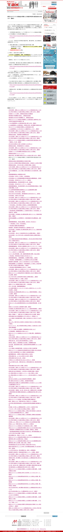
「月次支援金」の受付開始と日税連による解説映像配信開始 (23, 205)
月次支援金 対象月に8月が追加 (16, 195)
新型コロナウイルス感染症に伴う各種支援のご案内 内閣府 (23, 426)
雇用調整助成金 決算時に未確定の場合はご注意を (21, 354)
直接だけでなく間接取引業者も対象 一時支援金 (20, 284)
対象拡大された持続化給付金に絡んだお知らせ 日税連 (22, 360)
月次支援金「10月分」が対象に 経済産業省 (19, 176)
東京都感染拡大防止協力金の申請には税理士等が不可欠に (22, 444)
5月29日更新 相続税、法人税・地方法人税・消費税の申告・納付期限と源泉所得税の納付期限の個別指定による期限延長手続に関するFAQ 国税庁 (25, 391)
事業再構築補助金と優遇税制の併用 (17, 174)
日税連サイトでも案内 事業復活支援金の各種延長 (21, 113)
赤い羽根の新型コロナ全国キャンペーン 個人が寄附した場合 (23, 373)
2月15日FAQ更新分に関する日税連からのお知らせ (20, 144)
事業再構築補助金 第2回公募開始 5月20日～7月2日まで (22, 221)
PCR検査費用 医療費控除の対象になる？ (19, 331)
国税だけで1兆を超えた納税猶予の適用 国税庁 (20, 306)
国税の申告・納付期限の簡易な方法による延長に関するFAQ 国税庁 (25, 155)
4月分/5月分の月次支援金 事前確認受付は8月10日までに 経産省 (24, 193)
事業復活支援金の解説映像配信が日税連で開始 (20, 161)
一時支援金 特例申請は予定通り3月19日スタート (20, 256)
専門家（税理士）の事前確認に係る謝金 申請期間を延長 (22, 342)
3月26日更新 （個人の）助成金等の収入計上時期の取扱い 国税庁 (24, 233)
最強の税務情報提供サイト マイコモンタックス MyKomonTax (31, 529)
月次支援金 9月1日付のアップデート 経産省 (20, 184)
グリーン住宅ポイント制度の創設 (16, 252)
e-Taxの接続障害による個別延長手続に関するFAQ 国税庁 (22, 123)
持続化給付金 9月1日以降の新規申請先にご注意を (21, 340)
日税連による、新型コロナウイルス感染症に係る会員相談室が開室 (24, 422)
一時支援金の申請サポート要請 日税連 (18, 278)
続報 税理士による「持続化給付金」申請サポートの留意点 (23, 401)
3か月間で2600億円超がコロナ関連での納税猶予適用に (22, 352)
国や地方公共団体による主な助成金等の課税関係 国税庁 (22, 379)
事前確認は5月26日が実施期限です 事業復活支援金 (21, 117)
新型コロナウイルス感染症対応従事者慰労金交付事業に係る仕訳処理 (25, 350)
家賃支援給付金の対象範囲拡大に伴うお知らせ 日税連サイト (23, 316)
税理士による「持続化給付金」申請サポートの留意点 (21, 424)
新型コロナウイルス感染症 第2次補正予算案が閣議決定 (22, 399)
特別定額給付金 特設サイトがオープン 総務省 (20, 435)
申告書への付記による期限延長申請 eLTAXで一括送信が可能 (23, 407)
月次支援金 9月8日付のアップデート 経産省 (20, 180)
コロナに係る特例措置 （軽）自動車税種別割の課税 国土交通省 (24, 254)
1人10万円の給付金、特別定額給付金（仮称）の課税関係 (22, 450)
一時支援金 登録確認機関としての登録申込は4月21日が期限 (23, 259)
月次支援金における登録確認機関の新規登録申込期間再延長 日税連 (25, 178)
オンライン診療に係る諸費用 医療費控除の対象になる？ (22, 329)
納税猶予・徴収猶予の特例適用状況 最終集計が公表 (21, 227)
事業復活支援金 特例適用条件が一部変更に (19, 146)
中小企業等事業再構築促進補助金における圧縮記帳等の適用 (23, 189)
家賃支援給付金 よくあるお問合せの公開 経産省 (21, 356)
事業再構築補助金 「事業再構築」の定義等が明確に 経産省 (23, 258)
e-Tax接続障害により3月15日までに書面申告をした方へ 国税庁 (24, 129)
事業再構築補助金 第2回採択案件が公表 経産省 (20, 182)
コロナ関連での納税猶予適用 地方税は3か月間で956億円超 (23, 348)
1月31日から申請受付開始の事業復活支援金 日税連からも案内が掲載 (25, 163)
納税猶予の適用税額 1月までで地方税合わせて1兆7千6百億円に (24, 261)
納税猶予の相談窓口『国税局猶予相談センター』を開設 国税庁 (24, 452)
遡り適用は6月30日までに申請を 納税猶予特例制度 (21, 380)
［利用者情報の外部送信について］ (52, 531)
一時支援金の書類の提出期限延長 (16, 225)
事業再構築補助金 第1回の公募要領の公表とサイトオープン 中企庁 (25, 246)
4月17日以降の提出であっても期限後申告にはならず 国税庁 (23, 491)
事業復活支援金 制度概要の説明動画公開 (19, 134)
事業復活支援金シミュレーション (16, 153)
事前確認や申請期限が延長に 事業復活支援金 (20, 115)
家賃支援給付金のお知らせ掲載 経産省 (18, 365)
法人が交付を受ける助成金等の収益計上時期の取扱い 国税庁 (23, 276)
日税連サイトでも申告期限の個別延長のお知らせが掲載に (22, 151)
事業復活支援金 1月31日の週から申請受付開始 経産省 (22, 165)
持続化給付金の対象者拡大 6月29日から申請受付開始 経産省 (24, 371)
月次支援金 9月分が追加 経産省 (17, 191)
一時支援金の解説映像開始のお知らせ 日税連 (20, 267)
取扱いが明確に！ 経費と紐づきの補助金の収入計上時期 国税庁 (24, 314)
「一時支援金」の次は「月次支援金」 (18, 223)
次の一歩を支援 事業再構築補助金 (17, 286)
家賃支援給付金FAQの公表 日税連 (17, 358)
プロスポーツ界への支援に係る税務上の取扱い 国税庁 (22, 409)
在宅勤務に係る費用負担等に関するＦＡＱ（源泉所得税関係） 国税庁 (25, 308)
